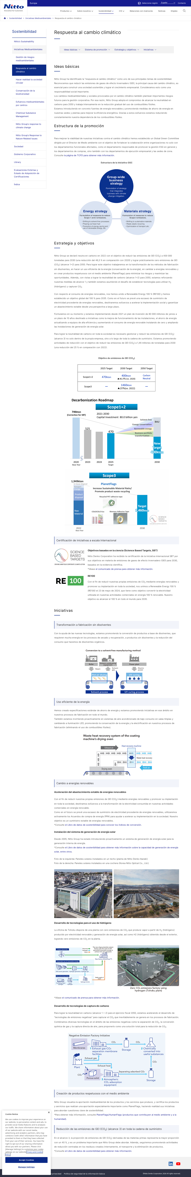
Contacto (182, 3)
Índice (17, 184)
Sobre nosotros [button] (84, 11)
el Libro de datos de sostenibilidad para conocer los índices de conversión (103, 825)
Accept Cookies (26, 1160)
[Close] (49, 1112)
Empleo (174, 11)
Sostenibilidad (15, 18)
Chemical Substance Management (26, 115)
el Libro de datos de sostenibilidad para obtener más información (98, 1151)
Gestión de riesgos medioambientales (25, 59)
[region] (26, 1142)
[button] (184, 10)
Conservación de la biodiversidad (25, 92)
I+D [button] (120, 11)
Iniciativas (148, 49)
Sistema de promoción (96, 49)
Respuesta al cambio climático (26, 70)
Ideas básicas (70, 49)
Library (17, 162)
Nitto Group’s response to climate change (28, 126)
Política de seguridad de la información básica (84, 1173)
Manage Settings (26, 1167)
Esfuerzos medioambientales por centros (30, 103)
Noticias (161, 11)
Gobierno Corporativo (25, 154)
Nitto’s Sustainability (24, 41)
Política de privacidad (51, 1173)
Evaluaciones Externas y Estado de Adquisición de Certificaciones (26, 173)
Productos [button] (64, 11)
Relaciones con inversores (141, 11)
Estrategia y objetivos (125, 49)
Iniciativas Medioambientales (38, 18)
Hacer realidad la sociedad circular (29, 81)
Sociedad (18, 146)
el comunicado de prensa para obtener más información (124, 569)
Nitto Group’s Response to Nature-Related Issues (29, 137)
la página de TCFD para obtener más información (89, 155)
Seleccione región (150, 3)
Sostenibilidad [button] (105, 11)
